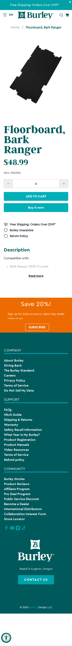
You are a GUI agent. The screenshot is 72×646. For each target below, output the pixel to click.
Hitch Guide (13, 415)
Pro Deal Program (17, 494)
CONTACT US (36, 580)
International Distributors (23, 509)
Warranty (11, 425)
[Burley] (36, 15)
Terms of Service (16, 385)
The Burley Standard (19, 370)
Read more (36, 276)
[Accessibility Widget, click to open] (6, 638)
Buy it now (36, 207)
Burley (33, 607)
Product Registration (19, 440)
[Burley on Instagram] (18, 529)
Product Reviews (16, 484)
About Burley (14, 360)
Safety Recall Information (23, 430)
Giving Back (13, 365)
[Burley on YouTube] (12, 529)
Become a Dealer (16, 504)
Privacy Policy (14, 380)
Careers (10, 375)
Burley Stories (14, 479)
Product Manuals (16, 445)
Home (15, 27)
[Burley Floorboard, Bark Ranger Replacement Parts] (36, 75)
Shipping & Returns (18, 420)
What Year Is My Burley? (22, 435)
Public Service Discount (21, 499)
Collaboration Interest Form (25, 514)
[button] (12, 14)
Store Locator (14, 519)
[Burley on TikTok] (23, 529)
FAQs (8, 410)
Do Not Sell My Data (19, 390)
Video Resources (16, 450)
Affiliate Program (17, 489)
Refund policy (14, 460)
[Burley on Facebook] (6, 529)
